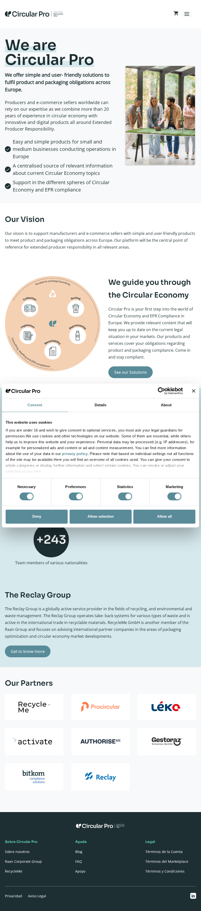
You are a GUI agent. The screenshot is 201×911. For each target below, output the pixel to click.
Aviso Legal (37, 896)
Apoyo (80, 871)
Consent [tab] (34, 405)
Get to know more (28, 651)
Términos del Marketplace (166, 861)
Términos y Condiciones (165, 871)
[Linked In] (193, 896)
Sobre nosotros (17, 851)
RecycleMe (13, 871)
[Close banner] (193, 391)
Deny (36, 516)
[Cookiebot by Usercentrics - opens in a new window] (161, 391)
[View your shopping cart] (176, 14)
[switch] (76, 496)
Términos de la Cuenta (164, 851)
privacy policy (75, 454)
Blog (78, 851)
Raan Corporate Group (23, 861)
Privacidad (13, 896)
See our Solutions (130, 372)
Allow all (164, 516)
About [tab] (166, 405)
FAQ (78, 861)
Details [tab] (101, 405)
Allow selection (101, 516)
